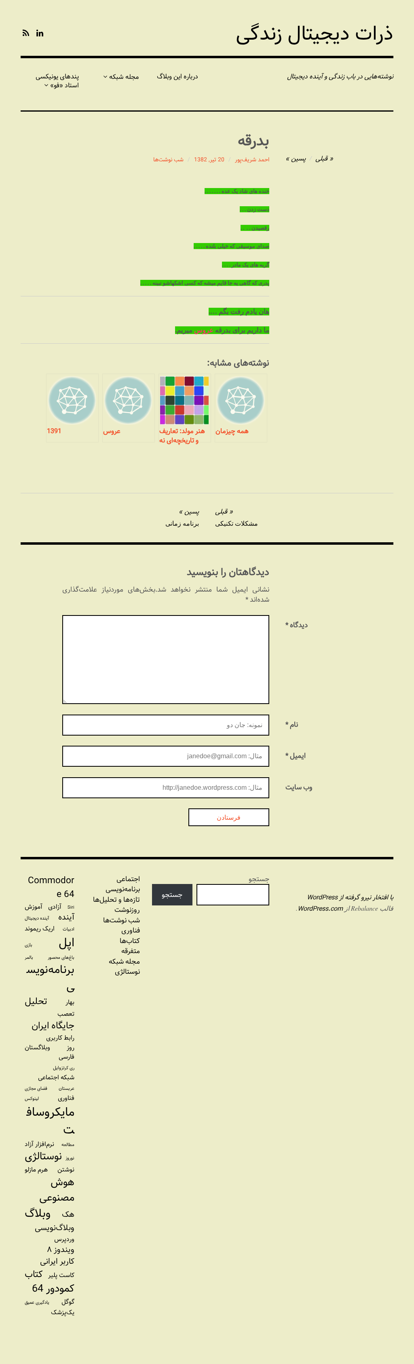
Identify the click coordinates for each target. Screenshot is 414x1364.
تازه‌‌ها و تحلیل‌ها (116, 900)
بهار (69, 1002)
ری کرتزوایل (63, 1068)
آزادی (54, 906)
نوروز (69, 1158)
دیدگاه (296, 625)
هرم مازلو (36, 1169)
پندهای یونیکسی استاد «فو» (57, 81)
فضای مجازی (36, 1088)
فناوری (130, 930)
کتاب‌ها (130, 941)
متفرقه (130, 951)
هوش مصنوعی (56, 1190)
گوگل (67, 1302)
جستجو (259, 879)
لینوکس (32, 1098)
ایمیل (295, 755)
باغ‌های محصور (61, 957)
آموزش (33, 906)
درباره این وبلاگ (177, 76)
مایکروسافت (50, 1121)
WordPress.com (320, 908)
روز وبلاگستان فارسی (49, 1052)
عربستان (66, 1088)
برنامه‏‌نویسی (123, 889)
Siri (71, 907)
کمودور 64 (53, 1288)
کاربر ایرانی (57, 1261)
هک (68, 1214)
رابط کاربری (60, 1038)
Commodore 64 (51, 887)
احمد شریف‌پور (252, 160)
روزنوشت (127, 910)
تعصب (65, 1014)
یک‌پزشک (62, 1312)
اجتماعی (128, 879)
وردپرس (64, 1239)
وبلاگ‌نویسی (54, 1228)
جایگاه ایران (53, 1026)
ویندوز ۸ (60, 1250)
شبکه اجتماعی (56, 1077)
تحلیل (36, 1002)
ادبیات (68, 929)
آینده (66, 917)
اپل (66, 943)
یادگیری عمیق (37, 1302)
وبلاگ (38, 1213)
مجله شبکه (124, 77)
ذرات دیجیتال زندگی (314, 33)
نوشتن (65, 1169)
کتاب (34, 1275)
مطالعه (67, 1145)
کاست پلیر (61, 1275)
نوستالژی (127, 971)
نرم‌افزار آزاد (39, 1144)
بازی (28, 945)
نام (291, 724)
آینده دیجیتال (37, 918)
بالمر (29, 957)
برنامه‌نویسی (50, 978)
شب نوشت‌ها (168, 160)
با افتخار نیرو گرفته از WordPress (350, 897)
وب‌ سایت (299, 787)
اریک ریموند (40, 928)
